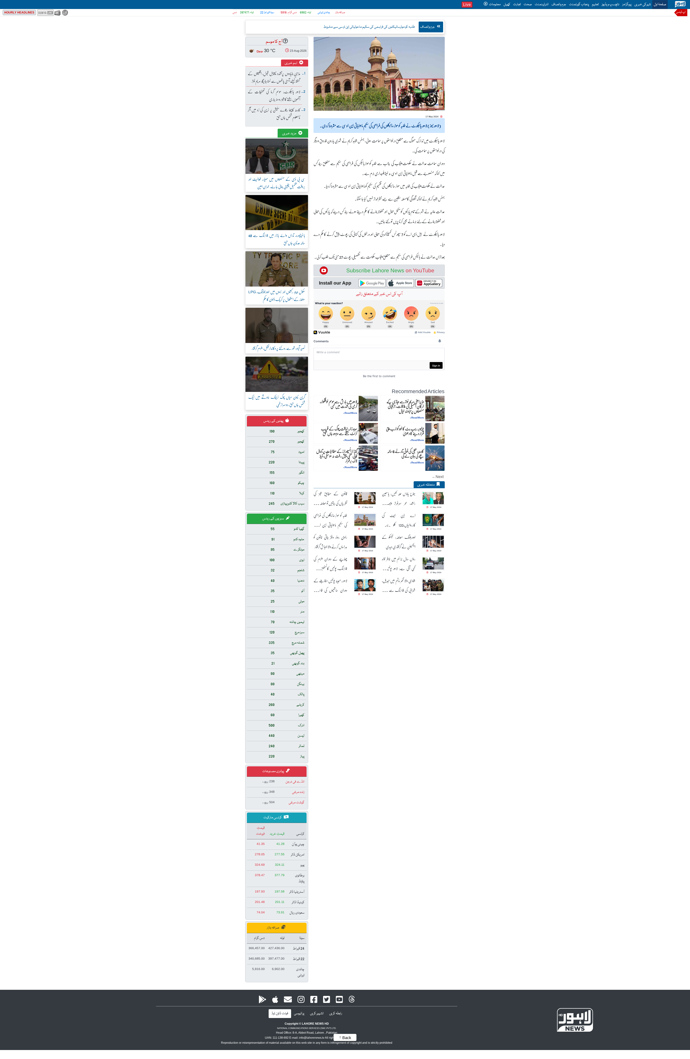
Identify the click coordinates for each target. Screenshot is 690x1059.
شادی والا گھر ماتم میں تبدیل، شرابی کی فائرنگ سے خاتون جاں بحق (398, 585)
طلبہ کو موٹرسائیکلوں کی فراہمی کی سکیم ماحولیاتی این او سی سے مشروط (330, 520)
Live (467, 4)
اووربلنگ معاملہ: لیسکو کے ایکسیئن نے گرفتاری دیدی (398, 541)
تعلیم (595, 4)
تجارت (517, 4)
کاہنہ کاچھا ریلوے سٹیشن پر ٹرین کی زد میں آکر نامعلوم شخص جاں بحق (274, 113)
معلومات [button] (494, 4)
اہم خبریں (291, 63)
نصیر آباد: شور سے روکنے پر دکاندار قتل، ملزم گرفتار (278, 348)
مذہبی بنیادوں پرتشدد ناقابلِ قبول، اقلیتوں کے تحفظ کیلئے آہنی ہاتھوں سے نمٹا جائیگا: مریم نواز (274, 77)
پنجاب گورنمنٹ (579, 4)
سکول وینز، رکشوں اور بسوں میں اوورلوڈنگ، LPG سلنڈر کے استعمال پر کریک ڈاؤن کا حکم (276, 295)
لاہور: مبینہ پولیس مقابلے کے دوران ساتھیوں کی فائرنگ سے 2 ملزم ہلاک (330, 585)
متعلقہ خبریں (426, 485)
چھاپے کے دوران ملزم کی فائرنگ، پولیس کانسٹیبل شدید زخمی (330, 563)
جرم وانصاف (558, 4)
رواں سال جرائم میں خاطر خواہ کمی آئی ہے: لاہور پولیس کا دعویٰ (398, 563)
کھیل (506, 4)
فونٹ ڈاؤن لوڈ (280, 1013)
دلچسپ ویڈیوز (610, 4)
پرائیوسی (299, 1013)
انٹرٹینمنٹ (542, 4)
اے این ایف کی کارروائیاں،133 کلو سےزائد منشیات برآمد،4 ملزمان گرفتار (398, 520)
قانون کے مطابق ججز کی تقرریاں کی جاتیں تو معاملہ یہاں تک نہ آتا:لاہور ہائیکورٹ (330, 498)
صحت (528, 4)
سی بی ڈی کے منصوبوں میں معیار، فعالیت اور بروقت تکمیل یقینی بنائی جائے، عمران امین (276, 182)
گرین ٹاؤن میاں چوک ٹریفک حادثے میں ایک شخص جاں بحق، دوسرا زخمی (276, 400)
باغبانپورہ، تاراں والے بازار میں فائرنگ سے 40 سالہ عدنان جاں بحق (276, 239)
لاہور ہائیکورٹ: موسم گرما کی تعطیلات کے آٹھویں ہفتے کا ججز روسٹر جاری (274, 95)
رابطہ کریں (335, 1013)
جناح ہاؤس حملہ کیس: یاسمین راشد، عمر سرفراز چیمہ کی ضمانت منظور (398, 498)
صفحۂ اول (659, 4)
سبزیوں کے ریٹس (273, 518)
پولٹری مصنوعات (273, 771)
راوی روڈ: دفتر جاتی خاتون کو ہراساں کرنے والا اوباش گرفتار (330, 541)
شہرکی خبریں (642, 4)
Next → (437, 476)
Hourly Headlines (19, 12)
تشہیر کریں (316, 1013)
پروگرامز (626, 4)
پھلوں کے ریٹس (273, 421)
